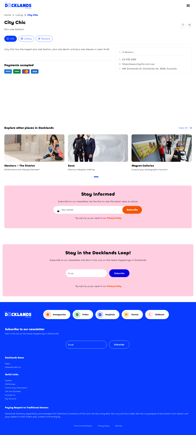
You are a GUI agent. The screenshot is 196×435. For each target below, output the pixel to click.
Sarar (71, 165)
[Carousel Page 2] (101, 176)
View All (183, 127)
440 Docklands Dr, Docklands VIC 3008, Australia (149, 68)
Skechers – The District (19, 165)
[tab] (10, 39)
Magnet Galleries (143, 165)
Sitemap (118, 426)
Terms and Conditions (83, 426)
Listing (19, 14)
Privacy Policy (103, 426)
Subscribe (119, 273)
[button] (188, 5)
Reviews (45, 38)
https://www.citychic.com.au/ (138, 64)
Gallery (28, 38)
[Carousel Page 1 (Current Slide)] (96, 176)
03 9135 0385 (129, 59)
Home (7, 14)
